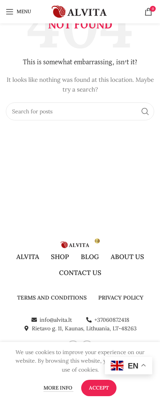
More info (58, 387)
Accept (99, 387)
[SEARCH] (145, 111)
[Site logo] (80, 11)
